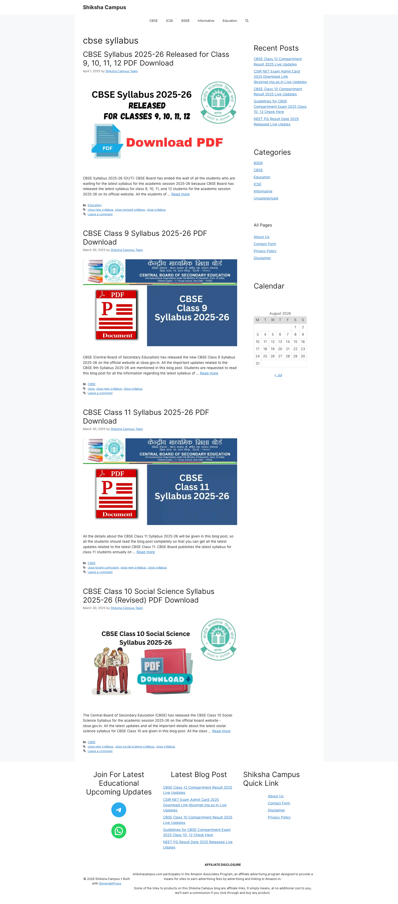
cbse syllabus (156, 209)
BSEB (185, 21)
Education (230, 21)
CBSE (153, 21)
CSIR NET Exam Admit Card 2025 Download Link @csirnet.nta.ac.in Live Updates (280, 76)
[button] (247, 21)
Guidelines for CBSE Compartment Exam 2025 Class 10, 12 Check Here (280, 106)
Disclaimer (262, 258)
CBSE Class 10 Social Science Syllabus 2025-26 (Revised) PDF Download (148, 595)
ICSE (169, 21)
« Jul (278, 375)
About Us (261, 237)
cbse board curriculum (103, 567)
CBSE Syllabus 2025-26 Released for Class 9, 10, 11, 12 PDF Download (156, 58)
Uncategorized (266, 198)
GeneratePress (110, 883)
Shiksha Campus (104, 7)
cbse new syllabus (100, 209)
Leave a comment (100, 214)
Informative (206, 21)
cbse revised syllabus (130, 209)
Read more (180, 194)
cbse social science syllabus (134, 746)
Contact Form (265, 244)
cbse (91, 388)
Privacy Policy (265, 251)
